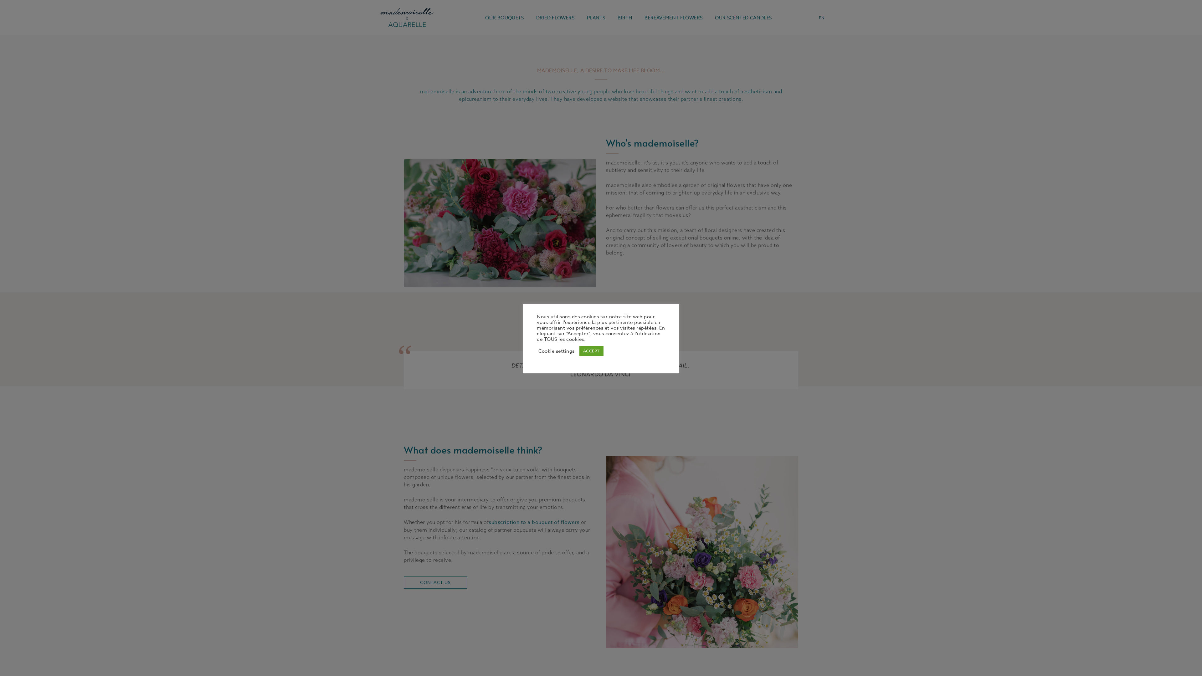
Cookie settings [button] (556, 351)
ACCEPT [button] (591, 351)
